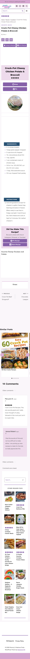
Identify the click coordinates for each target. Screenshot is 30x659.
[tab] (11, 378)
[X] (26, 6)
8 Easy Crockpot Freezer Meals (9, 531)
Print (16, 84)
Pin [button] (16, 89)
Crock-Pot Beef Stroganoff (7, 296)
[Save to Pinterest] (7, 39)
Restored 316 (21, 650)
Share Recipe (15, 244)
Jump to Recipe (10, 45)
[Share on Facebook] (3, 39)
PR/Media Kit (10, 641)
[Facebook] (23, 6)
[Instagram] (20, 6)
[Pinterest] (16, 6)
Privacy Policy (19, 641)
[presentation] (14, 351)
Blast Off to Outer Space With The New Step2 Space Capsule (20, 531)
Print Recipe (22, 45)
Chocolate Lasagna (24, 296)
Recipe (10, 25)
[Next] (28, 355)
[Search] (22, 480)
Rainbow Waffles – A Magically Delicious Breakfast (8, 586)
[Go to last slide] (2, 355)
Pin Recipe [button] (16, 241)
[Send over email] (11, 39)
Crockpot (4, 25)
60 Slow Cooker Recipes (9, 370)
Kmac (4, 34)
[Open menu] (26, 11)
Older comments (8, 390)
